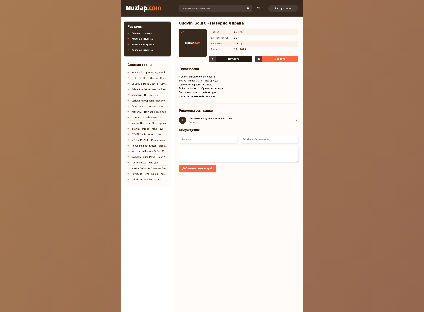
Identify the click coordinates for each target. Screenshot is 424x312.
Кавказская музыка (143, 44)
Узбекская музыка (142, 38)
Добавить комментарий (197, 168)
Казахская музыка (142, 50)
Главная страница (142, 33)
